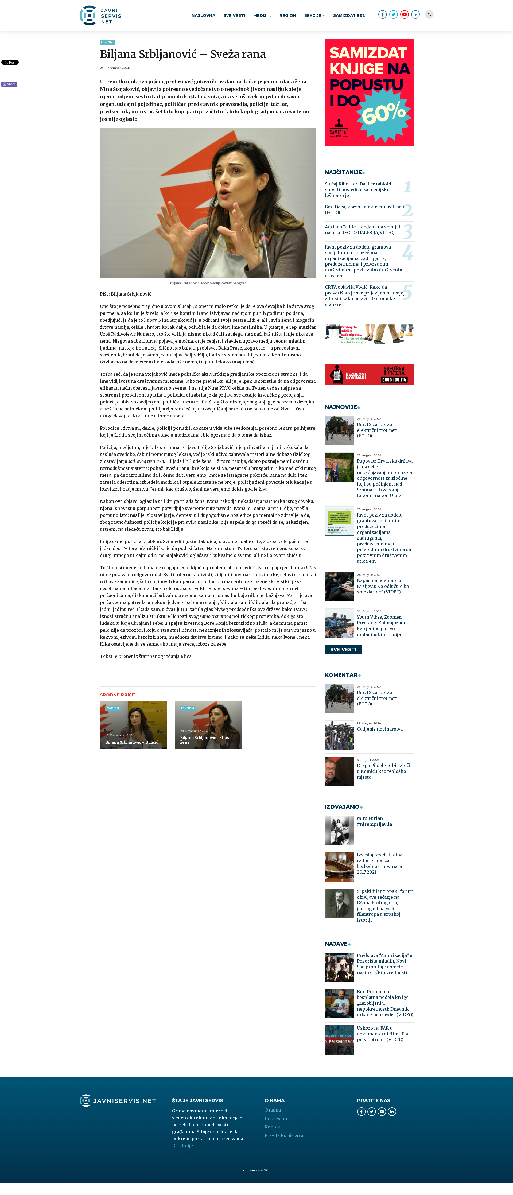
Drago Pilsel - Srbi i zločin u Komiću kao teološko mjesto (385, 771)
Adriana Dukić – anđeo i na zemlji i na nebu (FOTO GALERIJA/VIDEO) (363, 229)
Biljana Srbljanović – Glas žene (204, 740)
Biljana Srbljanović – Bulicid (131, 742)
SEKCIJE (312, 15)
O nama (273, 1110)
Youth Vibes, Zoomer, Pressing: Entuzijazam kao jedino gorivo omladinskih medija (381, 625)
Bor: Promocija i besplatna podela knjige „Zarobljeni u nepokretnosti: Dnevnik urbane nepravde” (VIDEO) (385, 1003)
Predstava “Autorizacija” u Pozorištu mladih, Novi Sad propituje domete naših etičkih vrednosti (385, 964)
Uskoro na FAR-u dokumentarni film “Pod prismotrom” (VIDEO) (383, 1033)
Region (287, 15)
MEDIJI (260, 15)
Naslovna (203, 15)
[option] (208, 203)
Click (9, 84)
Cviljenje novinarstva (380, 729)
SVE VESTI (234, 15)
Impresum (276, 1118)
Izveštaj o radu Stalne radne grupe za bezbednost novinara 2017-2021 (379, 863)
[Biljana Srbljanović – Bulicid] (133, 724)
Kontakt (273, 1127)
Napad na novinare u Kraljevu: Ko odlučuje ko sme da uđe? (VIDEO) (383, 586)
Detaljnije (182, 1145)
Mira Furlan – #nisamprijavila (374, 821)
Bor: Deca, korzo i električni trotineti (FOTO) (365, 209)
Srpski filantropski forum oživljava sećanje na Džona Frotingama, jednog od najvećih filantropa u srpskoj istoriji (385, 906)
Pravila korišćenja (284, 1135)
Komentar (107, 42)
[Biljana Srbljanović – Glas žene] (208, 724)
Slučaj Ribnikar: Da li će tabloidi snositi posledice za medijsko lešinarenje (359, 189)
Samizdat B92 (349, 15)
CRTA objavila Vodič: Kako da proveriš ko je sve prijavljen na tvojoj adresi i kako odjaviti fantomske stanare (365, 295)
